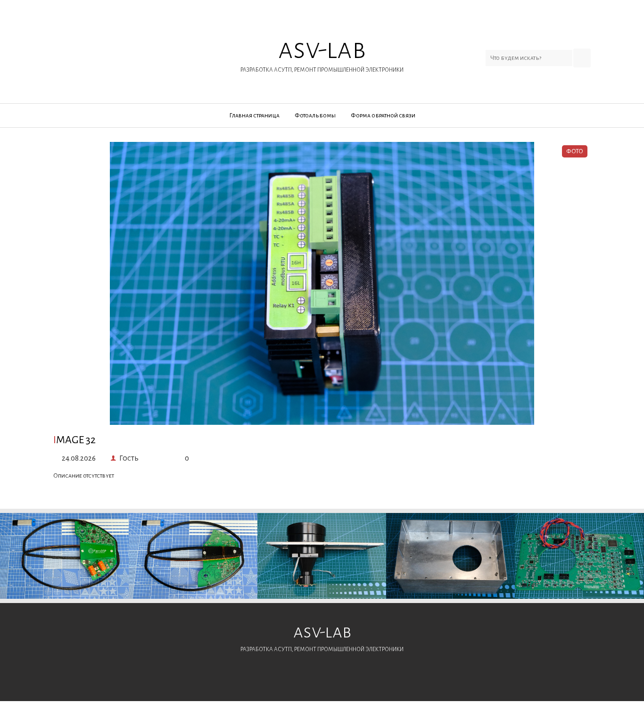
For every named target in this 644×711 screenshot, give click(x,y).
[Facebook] (65, 53)
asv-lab (322, 53)
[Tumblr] (165, 53)
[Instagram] (140, 53)
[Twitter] (90, 53)
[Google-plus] (115, 53)
